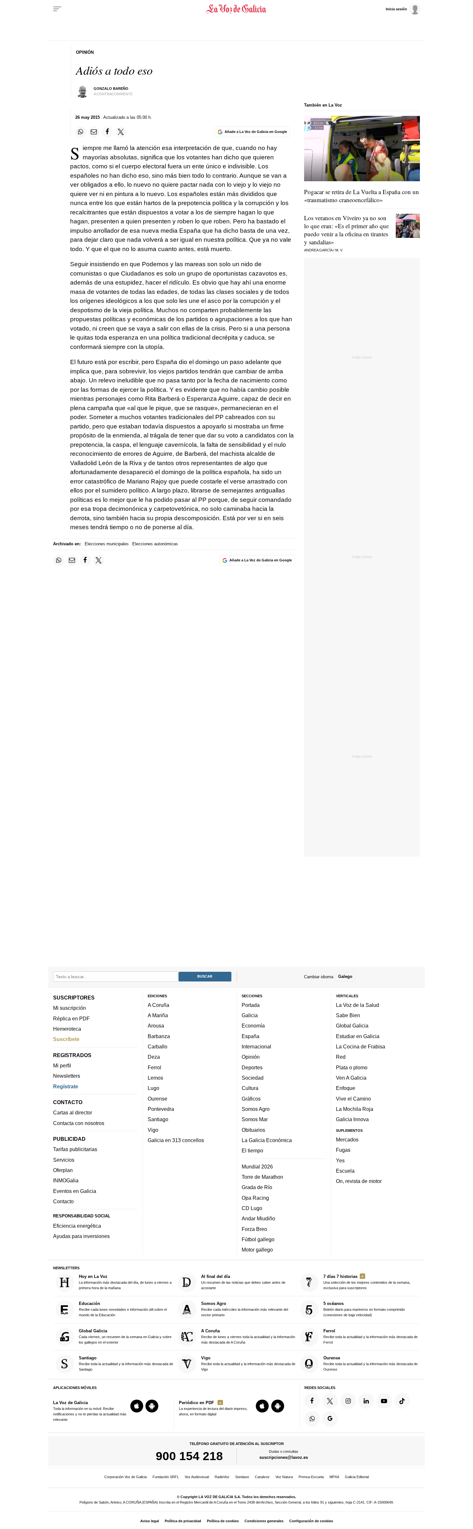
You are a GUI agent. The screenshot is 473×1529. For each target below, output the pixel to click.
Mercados (347, 1139)
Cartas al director (72, 1112)
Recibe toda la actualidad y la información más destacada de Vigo (248, 1363)
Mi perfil (62, 1065)
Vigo (153, 1129)
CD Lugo (252, 1208)
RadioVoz (222, 1477)
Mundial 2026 (257, 1166)
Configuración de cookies (311, 1521)
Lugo (153, 1088)
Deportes (252, 1067)
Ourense (157, 1098)
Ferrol (154, 1067)
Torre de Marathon (262, 1177)
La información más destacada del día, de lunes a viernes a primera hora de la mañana (125, 1282)
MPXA (334, 1477)
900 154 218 (189, 1456)
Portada (251, 1005)
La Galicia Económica (267, 1140)
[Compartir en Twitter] (121, 132)
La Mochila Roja (354, 1109)
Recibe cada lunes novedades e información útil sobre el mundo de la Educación (123, 1309)
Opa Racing (255, 1197)
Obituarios (253, 1129)
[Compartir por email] (93, 132)
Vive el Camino (353, 1098)
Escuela (345, 1171)
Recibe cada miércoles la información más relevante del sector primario (244, 1309)
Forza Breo (254, 1229)
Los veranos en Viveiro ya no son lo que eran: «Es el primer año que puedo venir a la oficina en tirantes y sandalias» (346, 230)
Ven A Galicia (351, 1078)
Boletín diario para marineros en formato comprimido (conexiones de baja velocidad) (364, 1309)
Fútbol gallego (258, 1239)
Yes (340, 1160)
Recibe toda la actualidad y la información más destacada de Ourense (370, 1363)
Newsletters (66, 1076)
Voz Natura (284, 1477)
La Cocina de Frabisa (360, 1046)
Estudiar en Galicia (357, 1036)
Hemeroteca (67, 1029)
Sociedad (253, 1078)
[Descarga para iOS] (136, 1406)
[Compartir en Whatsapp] (80, 132)
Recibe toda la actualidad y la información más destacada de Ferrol (370, 1336)
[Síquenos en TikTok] (402, 1400)
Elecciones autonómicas (155, 543)
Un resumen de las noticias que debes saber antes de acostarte (243, 1282)
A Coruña (158, 1005)
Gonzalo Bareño (111, 88)
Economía (253, 1025)
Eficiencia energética (77, 1226)
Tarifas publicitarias (75, 1149)
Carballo (157, 1046)
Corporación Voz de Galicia (125, 1477)
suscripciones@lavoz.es (283, 1457)
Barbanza (159, 1036)
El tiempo (252, 1150)
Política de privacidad (183, 1521)
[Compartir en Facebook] (107, 132)
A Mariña (158, 1015)
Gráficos (251, 1098)
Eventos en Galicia (74, 1191)
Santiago (158, 1119)
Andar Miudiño (258, 1218)
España (250, 1036)
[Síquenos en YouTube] (384, 1400)
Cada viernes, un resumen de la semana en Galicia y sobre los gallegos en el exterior (125, 1336)
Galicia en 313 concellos (176, 1140)
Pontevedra (161, 1109)
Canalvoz (262, 1477)
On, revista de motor (359, 1181)
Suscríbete (66, 1039)
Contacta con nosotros (78, 1123)
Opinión (251, 1057)
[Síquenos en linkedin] (366, 1400)
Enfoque (345, 1088)
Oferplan (63, 1170)
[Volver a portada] (236, 9)
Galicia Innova (352, 1119)
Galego (345, 976)
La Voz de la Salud (357, 1005)
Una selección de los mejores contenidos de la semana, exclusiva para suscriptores (366, 1282)
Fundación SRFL (166, 1477)
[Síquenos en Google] (330, 1418)
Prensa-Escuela (311, 1477)
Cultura (250, 1088)
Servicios (63, 1159)
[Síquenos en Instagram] (348, 1400)
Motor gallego (257, 1249)
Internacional (256, 1046)
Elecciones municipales (107, 543)
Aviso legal (149, 1521)
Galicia (250, 1015)
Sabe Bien (348, 1015)
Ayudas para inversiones (81, 1236)
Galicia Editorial (357, 1477)
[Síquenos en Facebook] (312, 1400)
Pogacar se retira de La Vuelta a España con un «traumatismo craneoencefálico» (361, 196)
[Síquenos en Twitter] (330, 1400)
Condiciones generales (264, 1521)
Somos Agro (256, 1109)
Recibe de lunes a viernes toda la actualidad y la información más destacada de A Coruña (248, 1336)
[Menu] (57, 9)
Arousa (156, 1025)
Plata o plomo (351, 1067)
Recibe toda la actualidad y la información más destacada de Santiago (126, 1363)
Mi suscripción (69, 1008)
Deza (154, 1057)
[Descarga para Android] (151, 1406)
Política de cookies (223, 1521)
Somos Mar (255, 1119)
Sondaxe (242, 1477)
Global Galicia (352, 1025)
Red (341, 1057)
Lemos (155, 1078)
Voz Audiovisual (197, 1477)
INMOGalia (66, 1180)
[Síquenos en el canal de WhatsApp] (312, 1418)
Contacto (63, 1201)
